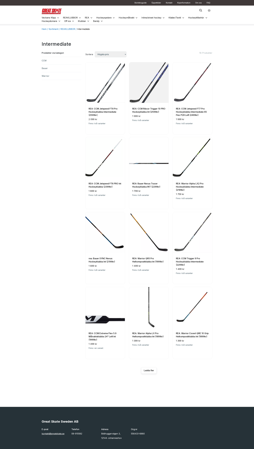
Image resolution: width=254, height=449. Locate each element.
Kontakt (169, 3)
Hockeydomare (51, 21)
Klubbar (84, 21)
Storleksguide (140, 3)
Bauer (45, 68)
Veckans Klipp (51, 17)
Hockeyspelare (105, 17)
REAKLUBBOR (72, 17)
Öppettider (156, 3)
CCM (44, 60)
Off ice (69, 21)
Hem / (45, 29)
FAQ (208, 3)
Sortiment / (54, 29)
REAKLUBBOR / (68, 29)
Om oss (198, 3)
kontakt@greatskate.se (53, 433)
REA (89, 17)
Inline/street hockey (153, 17)
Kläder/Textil (177, 17)
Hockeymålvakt (128, 17)
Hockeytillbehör (198, 17)
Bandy (98, 21)
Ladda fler (149, 370)
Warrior (45, 76)
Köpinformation (183, 3)
